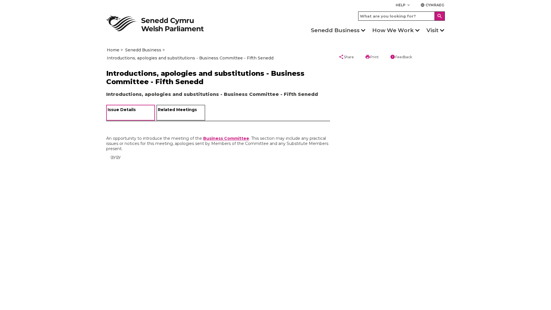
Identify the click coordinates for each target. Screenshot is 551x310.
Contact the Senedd (122, 259)
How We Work (393, 30)
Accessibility (181, 307)
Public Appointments (296, 278)
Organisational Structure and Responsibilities (245, 250)
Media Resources (119, 269)
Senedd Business (335, 30)
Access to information (239, 278)
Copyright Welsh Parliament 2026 (136, 307)
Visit (432, 30)
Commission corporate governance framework (240, 265)
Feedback (401, 56)
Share (346, 56)
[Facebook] (373, 241)
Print (372, 56)
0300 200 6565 (119, 238)
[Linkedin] (441, 241)
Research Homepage (181, 238)
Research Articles (177, 248)
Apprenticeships (291, 288)
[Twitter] (390, 241)
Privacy (201, 307)
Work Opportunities (295, 238)
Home (113, 50)
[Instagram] (407, 241)
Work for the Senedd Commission (295, 250)
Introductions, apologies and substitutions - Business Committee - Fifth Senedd (190, 58)
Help (403, 5)
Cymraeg (432, 5)
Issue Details (122, 109)
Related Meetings (177, 109)
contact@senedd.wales (125, 248)
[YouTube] (424, 241)
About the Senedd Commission (246, 238)
